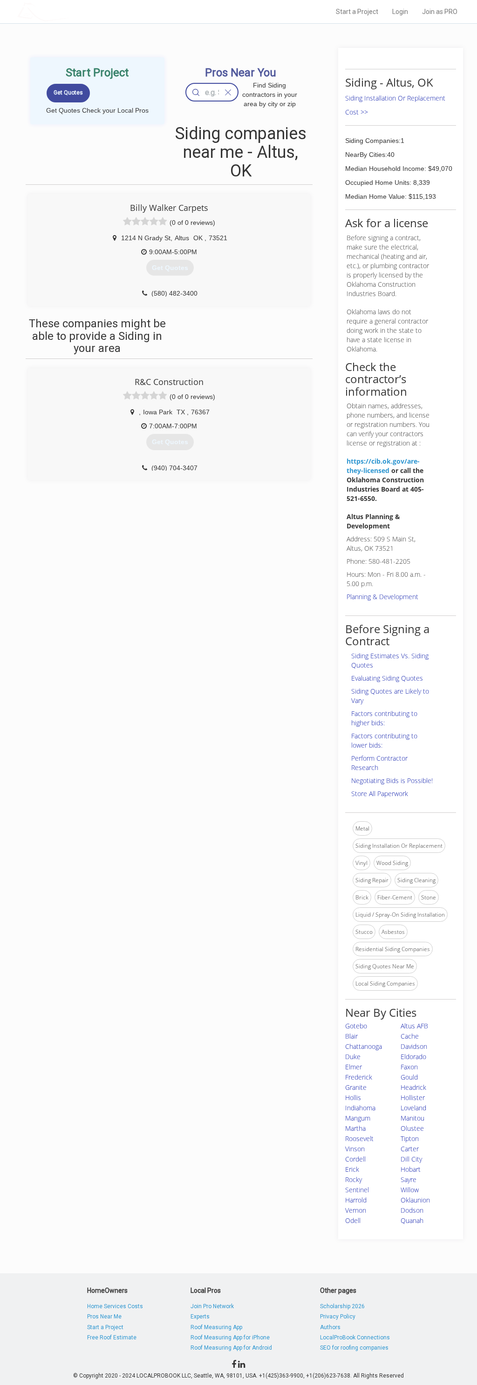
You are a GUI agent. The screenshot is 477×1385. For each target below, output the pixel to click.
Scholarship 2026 (342, 1306)
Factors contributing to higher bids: (384, 718)
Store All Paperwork (379, 793)
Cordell (355, 1159)
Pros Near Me (104, 1316)
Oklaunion (415, 1200)
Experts (200, 1316)
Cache (410, 1036)
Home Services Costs (115, 1306)
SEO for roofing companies (354, 1347)
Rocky (353, 1179)
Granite (356, 1087)
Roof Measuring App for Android (231, 1347)
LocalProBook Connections (355, 1337)
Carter (410, 1148)
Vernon (355, 1210)
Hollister (413, 1097)
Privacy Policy (337, 1316)
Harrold (356, 1200)
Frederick (358, 1077)
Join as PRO (439, 11)
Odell (353, 1220)
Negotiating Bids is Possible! (392, 780)
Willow (410, 1189)
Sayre (408, 1179)
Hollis (353, 1097)
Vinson (355, 1148)
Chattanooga (363, 1046)
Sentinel (357, 1189)
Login (400, 11)
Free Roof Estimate (111, 1337)
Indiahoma (360, 1107)
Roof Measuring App (216, 1327)
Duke (353, 1056)
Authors (330, 1327)
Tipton (410, 1138)
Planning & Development (382, 596)
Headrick (413, 1087)
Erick (352, 1169)
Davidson (414, 1046)
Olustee (412, 1128)
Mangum (357, 1118)
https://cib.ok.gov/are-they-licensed (383, 466)
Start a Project (357, 11)
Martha (355, 1128)
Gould (409, 1077)
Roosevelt (359, 1138)
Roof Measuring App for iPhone (230, 1337)
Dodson (412, 1210)
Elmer (353, 1066)
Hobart (411, 1169)
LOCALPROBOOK (71, 11)
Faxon (409, 1066)
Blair (351, 1036)
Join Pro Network (212, 1306)
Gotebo (356, 1025)
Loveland (413, 1107)
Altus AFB (414, 1025)
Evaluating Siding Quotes (387, 678)
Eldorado (413, 1056)
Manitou (412, 1118)
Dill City (411, 1159)
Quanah (412, 1220)
